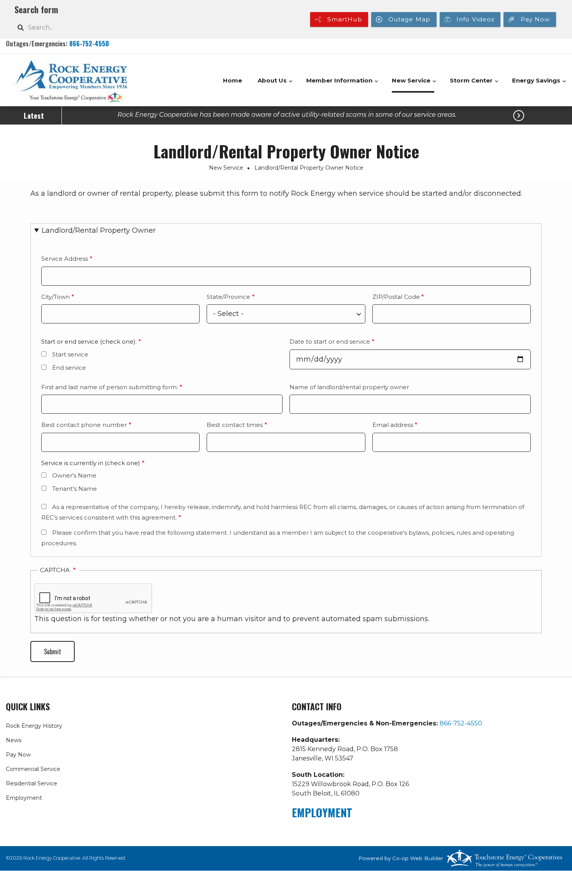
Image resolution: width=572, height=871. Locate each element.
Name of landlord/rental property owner (349, 387)
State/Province (228, 296)
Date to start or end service (330, 341)
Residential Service (31, 783)
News (13, 740)
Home (232, 80)
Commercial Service (33, 769)
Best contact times (235, 424)
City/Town (55, 296)
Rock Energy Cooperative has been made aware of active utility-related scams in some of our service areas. (287, 114)
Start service (70, 354)
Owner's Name (74, 475)
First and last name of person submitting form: (109, 387)
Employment (24, 797)
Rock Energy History (34, 725)
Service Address (64, 258)
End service (69, 367)
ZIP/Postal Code (396, 296)
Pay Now (18, 754)
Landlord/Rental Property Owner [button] (99, 230)
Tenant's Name (74, 488)
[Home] (71, 80)
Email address (392, 424)
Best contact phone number (84, 424)
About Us (275, 85)
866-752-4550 (89, 43)
